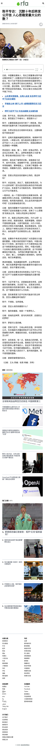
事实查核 (5, 676)
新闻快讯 (5, 641)
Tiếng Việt (5, 706)
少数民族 (5, 666)
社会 (3, 661)
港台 (3, 653)
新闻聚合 (27, 694)
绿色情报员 (27, 656)
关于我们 (5, 717)
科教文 (4, 656)
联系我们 (5, 722)
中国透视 (27, 668)
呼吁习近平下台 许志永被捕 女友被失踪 (21, 111)
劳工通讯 (27, 653)
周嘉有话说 (27, 671)
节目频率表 (27, 696)
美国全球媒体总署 (7, 737)
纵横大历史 (27, 676)
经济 (3, 648)
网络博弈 (27, 658)
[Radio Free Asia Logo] (22, 3)
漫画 (3, 673)
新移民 (26, 661)
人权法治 (5, 658)
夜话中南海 (27, 666)
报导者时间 (27, 643)
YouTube (27, 686)
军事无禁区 (27, 651)
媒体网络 (5, 663)
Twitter (26, 691)
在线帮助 (5, 719)
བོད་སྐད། (4, 701)
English (4, 709)
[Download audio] (41, 69)
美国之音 (5, 739)
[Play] (5, 69)
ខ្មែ (3, 699)
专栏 (3, 668)
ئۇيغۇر (4, 704)
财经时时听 (27, 648)
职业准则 (5, 727)
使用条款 (5, 732)
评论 (3, 671)
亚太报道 (5, 643)
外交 (3, 646)
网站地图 (5, 734)
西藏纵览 (27, 663)
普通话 (4, 686)
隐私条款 (5, 729)
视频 (3, 678)
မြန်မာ (4, 691)
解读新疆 (27, 646)
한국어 (4, 694)
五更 (25, 641)
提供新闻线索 (28, 701)
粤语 (3, 689)
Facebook (27, 689)
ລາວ (3, 696)
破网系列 (5, 724)
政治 (3, 651)
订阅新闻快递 (28, 699)
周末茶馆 (27, 673)
